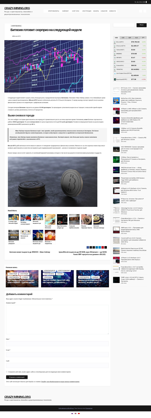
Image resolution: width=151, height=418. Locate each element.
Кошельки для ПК (50, 270)
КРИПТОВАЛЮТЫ (53, 11)
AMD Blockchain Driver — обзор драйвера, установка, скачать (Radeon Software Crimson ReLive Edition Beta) (133, 169)
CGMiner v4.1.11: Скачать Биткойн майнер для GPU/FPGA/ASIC (131, 129)
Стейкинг (25, 277)
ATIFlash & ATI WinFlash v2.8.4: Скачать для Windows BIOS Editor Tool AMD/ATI (134, 190)
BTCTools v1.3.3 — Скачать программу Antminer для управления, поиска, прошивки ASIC (133, 90)
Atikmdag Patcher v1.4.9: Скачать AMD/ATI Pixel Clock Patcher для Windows (132, 210)
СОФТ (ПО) (76, 11)
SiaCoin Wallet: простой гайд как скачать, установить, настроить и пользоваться (56, 282)
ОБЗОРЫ (96, 11)
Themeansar (89, 408)
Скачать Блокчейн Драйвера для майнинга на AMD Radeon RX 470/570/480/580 (132, 120)
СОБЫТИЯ (104, 11)
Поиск (141, 25)
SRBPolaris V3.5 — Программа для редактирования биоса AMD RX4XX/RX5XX (132, 229)
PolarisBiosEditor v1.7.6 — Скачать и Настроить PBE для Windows (132, 219)
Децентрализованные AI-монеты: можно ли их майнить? (90, 282)
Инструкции (24, 274)
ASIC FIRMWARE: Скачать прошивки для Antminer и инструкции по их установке (132, 149)
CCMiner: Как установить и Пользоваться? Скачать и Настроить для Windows (133, 159)
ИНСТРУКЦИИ (86, 11)
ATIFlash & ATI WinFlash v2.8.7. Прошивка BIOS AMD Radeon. (131, 259)
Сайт (7, 361)
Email (8, 350)
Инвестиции (13, 274)
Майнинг (96, 277)
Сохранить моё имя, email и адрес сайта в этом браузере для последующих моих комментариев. (39, 372)
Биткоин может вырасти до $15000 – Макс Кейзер (29, 252)
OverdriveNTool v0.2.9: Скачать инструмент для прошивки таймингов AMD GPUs (133, 240)
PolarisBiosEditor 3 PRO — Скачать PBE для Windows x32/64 (133, 138)
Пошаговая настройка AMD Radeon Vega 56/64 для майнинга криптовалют (133, 180)
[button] (140, 11)
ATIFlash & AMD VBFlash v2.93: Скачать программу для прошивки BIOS (134, 110)
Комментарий (11, 303)
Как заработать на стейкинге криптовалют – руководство (21, 281)
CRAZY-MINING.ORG (17, 8)
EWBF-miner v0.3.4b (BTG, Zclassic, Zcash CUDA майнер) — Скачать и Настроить (132, 279)
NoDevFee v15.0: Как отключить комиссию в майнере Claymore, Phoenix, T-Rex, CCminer (131, 100)
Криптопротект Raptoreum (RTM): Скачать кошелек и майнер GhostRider (134, 249)
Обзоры (60, 274)
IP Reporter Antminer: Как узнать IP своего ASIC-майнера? (132, 200)
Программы (48, 277)
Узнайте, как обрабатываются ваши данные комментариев (60, 382)
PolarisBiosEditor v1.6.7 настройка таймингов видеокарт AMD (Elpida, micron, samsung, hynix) (132, 269)
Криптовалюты (16, 26)
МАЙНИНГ (65, 11)
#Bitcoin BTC (16, 36)
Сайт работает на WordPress (66, 408)
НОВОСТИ (112, 11)
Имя (8, 339)
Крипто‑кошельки (64, 270)
